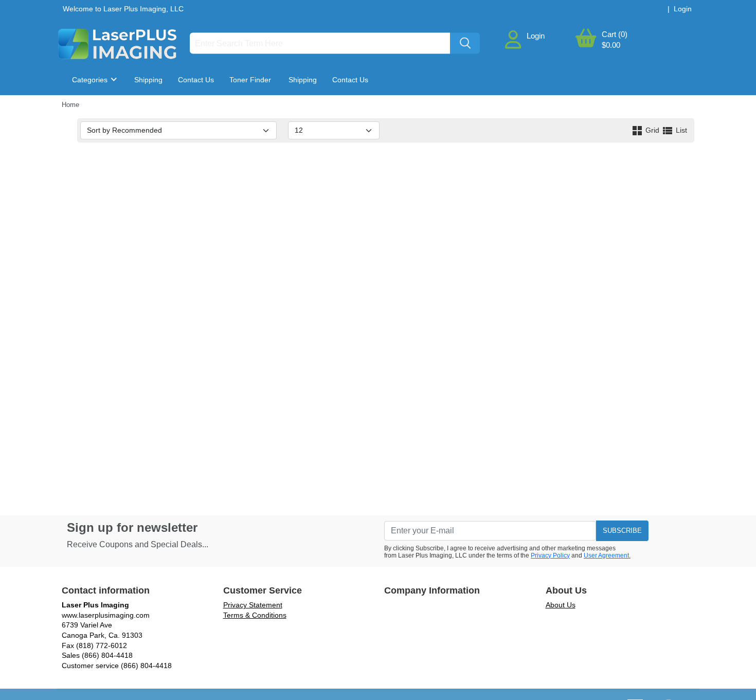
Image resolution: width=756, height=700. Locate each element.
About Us (560, 605)
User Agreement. (607, 555)
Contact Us (196, 80)
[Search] (465, 43)
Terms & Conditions (254, 615)
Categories (91, 80)
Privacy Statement (252, 605)
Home (70, 105)
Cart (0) (614, 34)
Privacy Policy (550, 555)
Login (536, 35)
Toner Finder (250, 80)
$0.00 (611, 45)
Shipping (148, 80)
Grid (652, 130)
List (680, 130)
